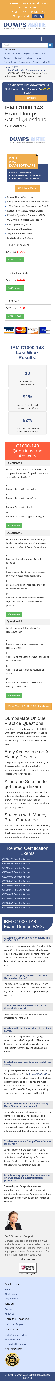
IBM (16, 67)
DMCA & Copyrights (16, 1335)
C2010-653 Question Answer (16, 868)
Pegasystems (10, 62)
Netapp (29, 58)
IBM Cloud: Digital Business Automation (27, 70)
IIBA (44, 54)
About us (9, 1314)
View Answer (14, 526)
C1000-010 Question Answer (16, 890)
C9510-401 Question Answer (16, 864)
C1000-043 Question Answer (16, 899)
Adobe (7, 54)
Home (7, 67)
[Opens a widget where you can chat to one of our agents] (34, 1363)
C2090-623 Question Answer (16, 872)
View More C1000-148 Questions (28, 706)
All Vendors (11, 1294)
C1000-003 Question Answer (16, 877)
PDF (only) (14, 301)
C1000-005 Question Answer (16, 886)
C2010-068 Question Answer (16, 881)
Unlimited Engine (14, 1324)
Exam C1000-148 (38, 1074)
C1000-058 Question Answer (16, 908)
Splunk (36, 62)
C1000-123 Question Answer (16, 859)
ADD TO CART (15, 260)
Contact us (10, 1309)
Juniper (7, 58)
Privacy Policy (12, 1339)
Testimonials (11, 1298)
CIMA (35, 54)
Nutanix (39, 58)
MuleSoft (18, 58)
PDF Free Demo (27, 188)
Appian (27, 54)
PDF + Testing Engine (19, 245)
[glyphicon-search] (50, 45)
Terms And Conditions (16, 1344)
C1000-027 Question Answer (16, 894)
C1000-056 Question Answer (16, 903)
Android (16, 54)
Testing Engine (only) (18, 273)
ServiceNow (24, 62)
